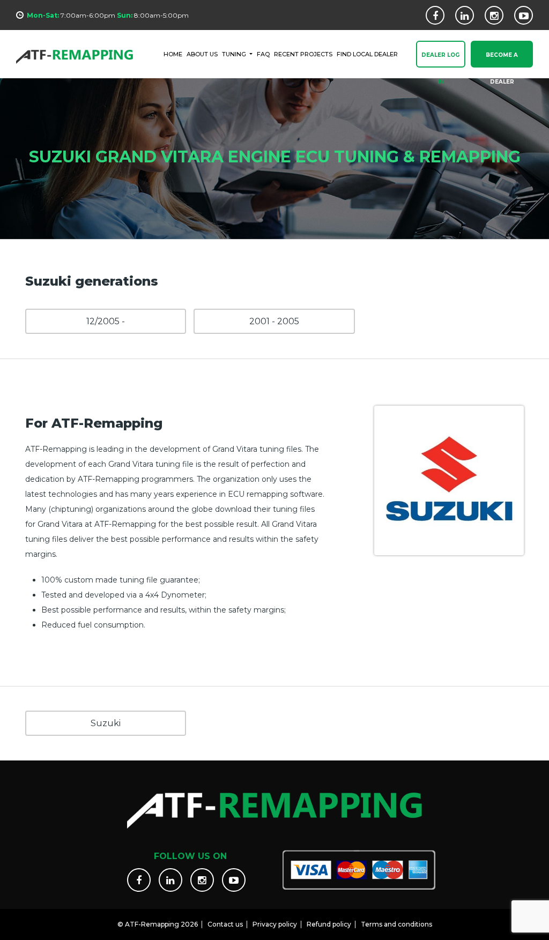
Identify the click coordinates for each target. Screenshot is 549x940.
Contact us (225, 924)
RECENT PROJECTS (303, 54)
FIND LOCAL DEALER (367, 54)
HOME (173, 54)
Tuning (235, 54)
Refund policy (329, 924)
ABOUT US (202, 54)
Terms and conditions (396, 924)
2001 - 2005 (274, 321)
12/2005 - (105, 321)
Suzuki (106, 723)
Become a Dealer (502, 59)
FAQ (263, 54)
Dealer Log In (440, 59)
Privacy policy (275, 924)
